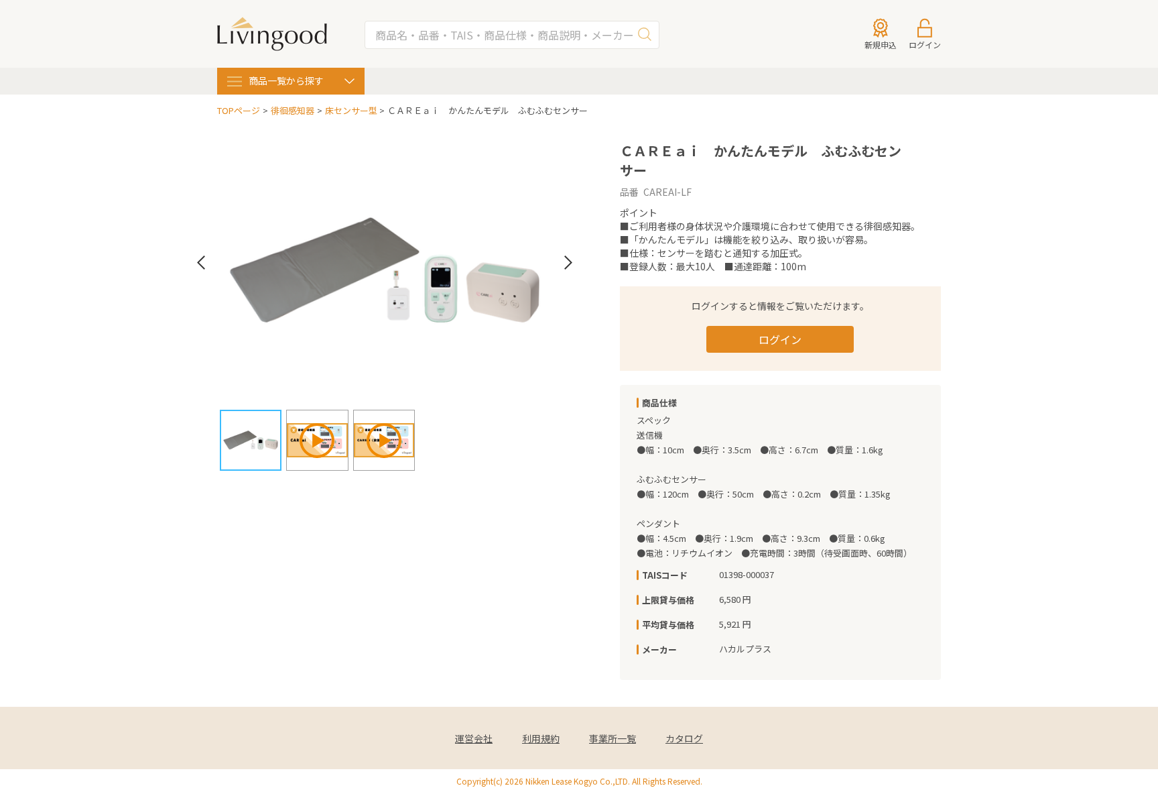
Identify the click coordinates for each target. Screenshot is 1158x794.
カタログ (684, 738)
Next (568, 263)
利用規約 (541, 738)
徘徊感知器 (292, 111)
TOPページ (238, 111)
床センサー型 (351, 111)
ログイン (780, 339)
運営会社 (474, 738)
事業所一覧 (612, 738)
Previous (201, 263)
